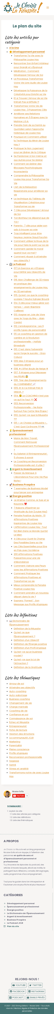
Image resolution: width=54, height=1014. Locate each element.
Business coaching (19, 699)
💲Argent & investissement (25, 469)
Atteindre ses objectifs (22, 687)
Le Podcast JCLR (15, 923)
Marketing (14, 741)
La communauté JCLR (21, 737)
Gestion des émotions (21, 733)
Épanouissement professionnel (23, 906)
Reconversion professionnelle (25, 757)
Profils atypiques (18, 753)
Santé (12, 764)
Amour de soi (16, 683)
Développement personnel (20, 903)
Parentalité (15, 745)
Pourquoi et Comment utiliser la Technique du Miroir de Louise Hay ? (31, 140)
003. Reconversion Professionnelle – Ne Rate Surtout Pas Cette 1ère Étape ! (31, 407)
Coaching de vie (18, 710)
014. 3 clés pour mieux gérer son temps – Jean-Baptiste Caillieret (31, 306)
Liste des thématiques (23, 820)
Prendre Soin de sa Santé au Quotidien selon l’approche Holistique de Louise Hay (29, 129)
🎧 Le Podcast (17, 264)
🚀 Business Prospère (22, 484)
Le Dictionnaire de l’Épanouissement (25, 913)
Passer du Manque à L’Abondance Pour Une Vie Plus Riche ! (31, 476)
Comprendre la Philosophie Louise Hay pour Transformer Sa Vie (31, 179)
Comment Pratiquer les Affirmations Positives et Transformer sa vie (27, 577)
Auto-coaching (17, 691)
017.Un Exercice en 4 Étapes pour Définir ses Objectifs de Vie (29, 272)
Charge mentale (18, 706)
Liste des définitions (22, 817)
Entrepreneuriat (18, 726)
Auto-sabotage (18, 695)
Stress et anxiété (18, 768)
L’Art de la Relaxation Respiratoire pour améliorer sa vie (31, 190)
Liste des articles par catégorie (26, 814)
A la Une (14, 47)
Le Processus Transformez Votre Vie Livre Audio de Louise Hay (31, 82)
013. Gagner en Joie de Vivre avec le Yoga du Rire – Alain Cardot (29, 318)
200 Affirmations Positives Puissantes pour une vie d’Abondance (28, 558)
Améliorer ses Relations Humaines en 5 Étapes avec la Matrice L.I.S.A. (31, 117)
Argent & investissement (19, 916)
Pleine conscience (19, 749)
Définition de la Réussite (27, 628)
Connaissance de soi (21, 718)
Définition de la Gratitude (28, 667)
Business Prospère (16, 920)
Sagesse (14, 760)
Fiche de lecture (18, 730)
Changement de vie (20, 703)
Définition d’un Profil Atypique (30, 647)
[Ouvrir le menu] (47, 7)
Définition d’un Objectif (26, 640)
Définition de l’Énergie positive (30, 644)
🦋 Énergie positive (20, 496)
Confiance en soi (18, 714)
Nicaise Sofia (34, 1006)
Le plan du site (15, 811)
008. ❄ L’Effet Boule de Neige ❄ (31, 368)
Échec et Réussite (19, 722)
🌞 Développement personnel (27, 51)
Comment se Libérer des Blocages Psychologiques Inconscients (28, 167)
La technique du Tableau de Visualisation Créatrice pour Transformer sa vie (29, 202)
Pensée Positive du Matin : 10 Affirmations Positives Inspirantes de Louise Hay (29, 519)
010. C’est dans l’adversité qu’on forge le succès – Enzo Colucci (30, 353)
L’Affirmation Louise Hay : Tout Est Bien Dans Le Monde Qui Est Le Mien (31, 530)
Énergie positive (15, 910)
